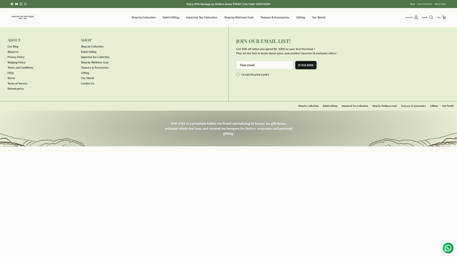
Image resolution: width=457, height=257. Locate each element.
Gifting (300, 17)
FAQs (10, 72)
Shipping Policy (16, 62)
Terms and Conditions (20, 67)
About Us (13, 51)
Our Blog (12, 46)
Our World (318, 17)
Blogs (412, 4)
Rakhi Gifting (171, 17)
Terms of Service (17, 83)
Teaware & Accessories (274, 17)
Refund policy (15, 88)
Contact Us (87, 83)
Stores (11, 78)
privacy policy (261, 74)
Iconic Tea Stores (424, 4)
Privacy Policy (15, 57)
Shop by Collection (144, 17)
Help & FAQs (440, 4)
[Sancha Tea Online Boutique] (23, 17)
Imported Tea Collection (201, 17)
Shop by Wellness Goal (238, 17)
